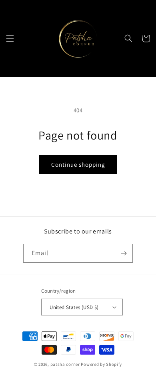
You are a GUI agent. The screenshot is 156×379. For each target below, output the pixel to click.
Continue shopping (78, 164)
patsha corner (65, 364)
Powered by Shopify (101, 364)
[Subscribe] (123, 253)
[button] (10, 38)
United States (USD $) (74, 307)
